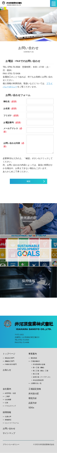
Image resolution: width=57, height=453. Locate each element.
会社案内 (7, 389)
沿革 (6, 403)
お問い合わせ (9, 428)
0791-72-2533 (14, 67)
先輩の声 (8, 416)
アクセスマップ (10, 406)
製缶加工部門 (9, 358)
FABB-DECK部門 (11, 364)
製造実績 (34, 358)
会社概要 (8, 399)
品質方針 (32, 403)
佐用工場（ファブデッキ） (42, 377)
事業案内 (32, 354)
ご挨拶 (7, 396)
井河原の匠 (33, 393)
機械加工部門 (9, 361)
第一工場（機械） (39, 367)
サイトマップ (9, 433)
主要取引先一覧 (36, 383)
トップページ (9, 354)
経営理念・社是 (10, 393)
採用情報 (7, 412)
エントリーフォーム (12, 423)
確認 (28, 181)
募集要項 (8, 420)
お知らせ (7, 370)
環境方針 (32, 398)
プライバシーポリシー (11, 444)
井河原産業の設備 (39, 364)
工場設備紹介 (35, 361)
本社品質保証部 (38, 380)
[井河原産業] (12, 2)
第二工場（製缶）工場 (40, 370)
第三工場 (36, 374)
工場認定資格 (34, 389)
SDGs (31, 407)
